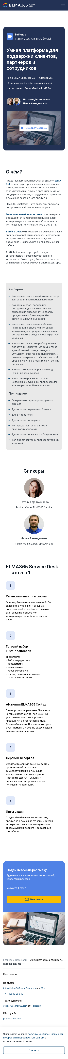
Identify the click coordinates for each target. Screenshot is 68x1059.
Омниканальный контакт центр (25, 214)
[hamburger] (63, 5)
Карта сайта (12, 963)
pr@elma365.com (12, 1018)
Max (43, 988)
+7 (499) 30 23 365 (13, 993)
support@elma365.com (15, 1005)
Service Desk (14, 231)
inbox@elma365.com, (14, 988)
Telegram (31, 988)
